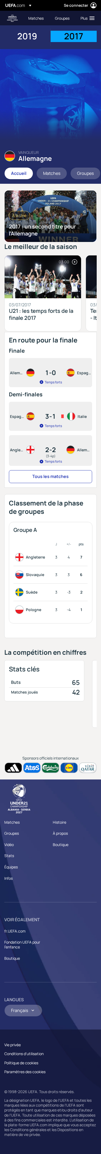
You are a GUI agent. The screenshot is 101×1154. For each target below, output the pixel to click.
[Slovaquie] (20, 574)
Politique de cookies (21, 1062)
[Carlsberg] (50, 768)
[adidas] (13, 768)
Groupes (11, 833)
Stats (9, 855)
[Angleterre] (20, 557)
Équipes (11, 866)
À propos (60, 833)
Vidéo (9, 844)
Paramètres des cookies (25, 1071)
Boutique (60, 844)
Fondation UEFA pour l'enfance (22, 944)
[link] (36, 18)
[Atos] (32, 768)
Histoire (59, 822)
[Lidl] (69, 768)
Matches (12, 822)
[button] (86, 18)
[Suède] (20, 592)
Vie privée (12, 1044)
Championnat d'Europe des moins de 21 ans (12, 18)
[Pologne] (20, 609)
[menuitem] (37, 18)
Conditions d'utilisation (24, 1053)
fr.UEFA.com (15, 931)
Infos (8, 878)
